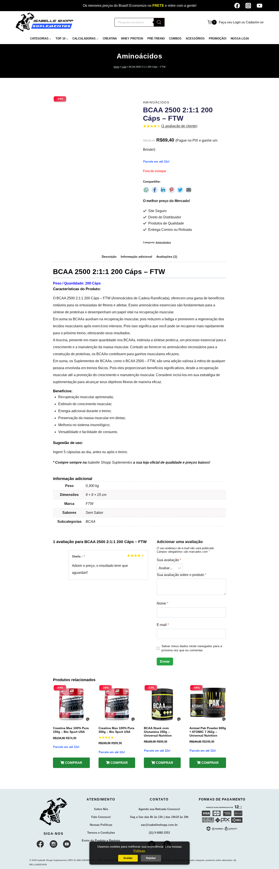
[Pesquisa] (159, 22)
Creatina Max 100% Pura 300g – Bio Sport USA (116, 730)
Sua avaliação (169, 560)
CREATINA (110, 38)
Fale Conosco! (101, 817)
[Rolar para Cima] (268, 862)
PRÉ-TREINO (156, 38)
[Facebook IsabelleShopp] (40, 844)
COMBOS (175, 38)
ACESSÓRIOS (195, 38)
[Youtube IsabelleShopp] (67, 844)
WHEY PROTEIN (132, 38)
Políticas (139, 850)
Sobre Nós (101, 809)
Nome (162, 603)
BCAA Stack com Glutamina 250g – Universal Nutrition (158, 731)
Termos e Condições (101, 832)
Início (116, 66)
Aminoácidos (139, 56)
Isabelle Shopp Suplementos (110, 462)
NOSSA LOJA (240, 38)
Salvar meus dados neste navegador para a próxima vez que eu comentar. (192, 648)
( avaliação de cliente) (179, 126)
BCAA (61, 298)
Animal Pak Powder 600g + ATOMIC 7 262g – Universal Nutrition (207, 731)
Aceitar (128, 858)
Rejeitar (151, 858)
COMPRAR (73, 762)
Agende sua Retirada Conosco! (159, 809)
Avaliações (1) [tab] (166, 256)
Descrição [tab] (109, 256)
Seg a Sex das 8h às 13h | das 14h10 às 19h (159, 817)
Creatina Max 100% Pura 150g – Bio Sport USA (71, 730)
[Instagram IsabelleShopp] (53, 844)
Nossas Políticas (101, 824)
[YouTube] (259, 5)
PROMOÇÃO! (217, 38)
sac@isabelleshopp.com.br (159, 824)
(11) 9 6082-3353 (159, 832)
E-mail (163, 625)
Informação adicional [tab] (136, 256)
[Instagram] (248, 5)
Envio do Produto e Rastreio (101, 840)
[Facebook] (237, 5)
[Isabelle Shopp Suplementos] (54, 811)
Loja (124, 66)
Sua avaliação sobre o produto (181, 575)
